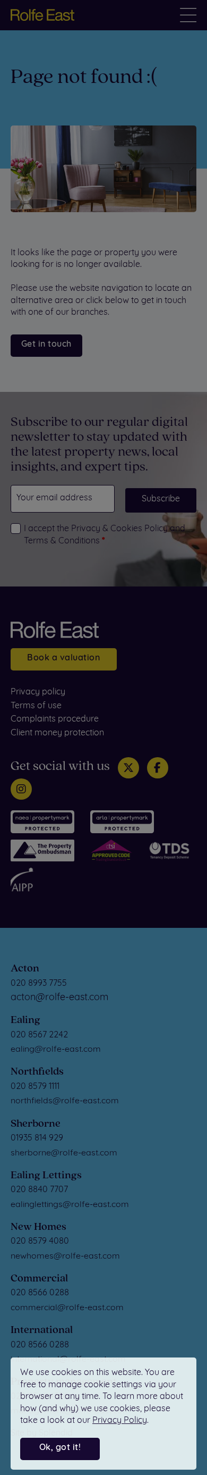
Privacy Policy (119, 1421)
